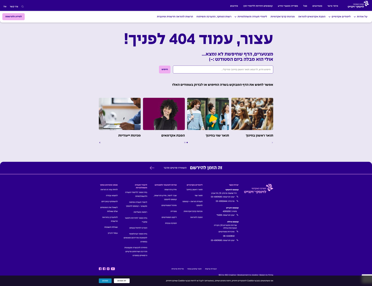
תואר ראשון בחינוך (194, 190)
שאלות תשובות (111, 227)
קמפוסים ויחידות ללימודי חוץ (258, 6)
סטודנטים (317, 6)
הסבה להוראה (196, 217)
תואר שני (199, 196)
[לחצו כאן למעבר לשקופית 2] (184, 142)
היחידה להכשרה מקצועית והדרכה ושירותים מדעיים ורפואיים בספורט (135, 252)
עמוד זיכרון (113, 233)
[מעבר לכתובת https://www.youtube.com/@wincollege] (113, 268)
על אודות (362, 17)
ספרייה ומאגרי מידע (288, 6)
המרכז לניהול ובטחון (138, 228)
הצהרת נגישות (211, 269)
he (5, 7)
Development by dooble (247, 275)
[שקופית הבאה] (100, 142)
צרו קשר (14, 7)
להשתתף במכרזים (109, 202)
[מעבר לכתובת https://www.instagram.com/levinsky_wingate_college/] (108, 268)
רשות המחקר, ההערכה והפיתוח (213, 17)
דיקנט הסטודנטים (169, 217)
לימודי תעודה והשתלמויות (252, 17)
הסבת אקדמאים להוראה (311, 17)
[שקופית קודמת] (272, 142)
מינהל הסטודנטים (169, 205)
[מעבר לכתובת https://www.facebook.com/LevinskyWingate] (104, 268)
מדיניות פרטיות (177, 269)
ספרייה (173, 211)
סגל (305, 6)
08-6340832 (229, 236)
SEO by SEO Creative (227, 275)
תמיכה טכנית (171, 223)
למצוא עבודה (112, 196)
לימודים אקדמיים (341, 17)
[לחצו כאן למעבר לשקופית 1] (187, 142)
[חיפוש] (23, 6)
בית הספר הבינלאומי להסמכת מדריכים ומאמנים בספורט (135, 238)
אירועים (234, 6)
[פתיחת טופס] (152, 168)
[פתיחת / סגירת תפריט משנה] (354, 16)
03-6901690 (216, 197)
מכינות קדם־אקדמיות (283, 17)
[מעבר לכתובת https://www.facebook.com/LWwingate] (100, 268)
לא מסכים (121, 281)
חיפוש (165, 69)
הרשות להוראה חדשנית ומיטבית (175, 17)
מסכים (105, 281)
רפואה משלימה (140, 212)
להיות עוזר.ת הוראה (109, 190)
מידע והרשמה (170, 190)
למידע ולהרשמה (13, 17)
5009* (219, 215)
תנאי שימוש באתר (194, 269)
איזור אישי (333, 6)
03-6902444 (221, 201)
